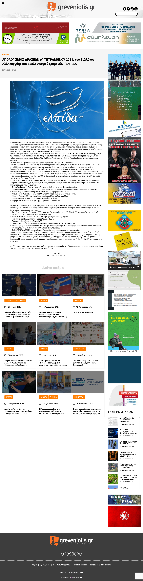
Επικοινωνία (106, 565)
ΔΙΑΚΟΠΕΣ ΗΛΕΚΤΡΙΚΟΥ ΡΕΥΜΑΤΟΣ (128, 443)
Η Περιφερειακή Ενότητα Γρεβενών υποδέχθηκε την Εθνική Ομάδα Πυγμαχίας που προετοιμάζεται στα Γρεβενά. (51, 411)
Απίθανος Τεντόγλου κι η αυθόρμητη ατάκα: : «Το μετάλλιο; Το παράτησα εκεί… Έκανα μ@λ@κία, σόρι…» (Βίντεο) (18, 411)
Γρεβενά (9, 300)
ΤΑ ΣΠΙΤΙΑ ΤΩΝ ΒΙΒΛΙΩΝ (83, 312)
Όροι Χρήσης (45, 565)
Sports (44, 300)
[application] (124, 260)
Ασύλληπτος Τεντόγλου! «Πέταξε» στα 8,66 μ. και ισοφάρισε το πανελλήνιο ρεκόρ (53, 363)
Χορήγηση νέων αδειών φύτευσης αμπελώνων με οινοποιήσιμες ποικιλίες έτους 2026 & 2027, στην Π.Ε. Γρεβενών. (128, 477)
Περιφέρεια (20, 300)
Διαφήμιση (94, 565)
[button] (124, 260)
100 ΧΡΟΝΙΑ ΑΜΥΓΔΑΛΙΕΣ (124, 489)
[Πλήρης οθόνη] (138, 267)
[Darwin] (76, 577)
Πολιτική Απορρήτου (61, 565)
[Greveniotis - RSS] (136, 9)
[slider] (122, 267)
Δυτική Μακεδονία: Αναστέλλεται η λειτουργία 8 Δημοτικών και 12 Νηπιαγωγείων (127, 420)
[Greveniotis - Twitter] (128, 9)
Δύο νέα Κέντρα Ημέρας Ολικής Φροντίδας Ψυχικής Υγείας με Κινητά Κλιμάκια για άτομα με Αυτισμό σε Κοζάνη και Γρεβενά (17, 314)
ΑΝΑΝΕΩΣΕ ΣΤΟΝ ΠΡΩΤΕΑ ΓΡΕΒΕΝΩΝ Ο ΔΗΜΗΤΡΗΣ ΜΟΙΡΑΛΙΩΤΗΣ (128, 454)
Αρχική (34, 565)
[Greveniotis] (71, 7)
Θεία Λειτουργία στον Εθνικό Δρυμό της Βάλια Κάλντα (128, 465)
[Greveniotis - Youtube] (132, 9)
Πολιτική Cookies (80, 565)
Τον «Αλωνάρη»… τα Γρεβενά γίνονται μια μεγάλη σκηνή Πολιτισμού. (85, 363)
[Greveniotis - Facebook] (124, 9)
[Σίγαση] (134, 267)
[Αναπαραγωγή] (111, 267)
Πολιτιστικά (79, 349)
